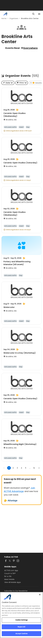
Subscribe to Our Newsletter (16, 591)
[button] (21, 83)
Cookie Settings (21, 620)
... (29, 468)
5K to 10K (7, 576)
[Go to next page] (39, 468)
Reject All (21, 627)
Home (3, 18)
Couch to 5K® (10, 573)
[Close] (39, 594)
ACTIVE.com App (11, 570)
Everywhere (30, 48)
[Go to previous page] (4, 468)
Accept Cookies (21, 633)
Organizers (13, 18)
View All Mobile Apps (12, 582)
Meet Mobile (9, 579)
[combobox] (7, 83)
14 (34, 468)
